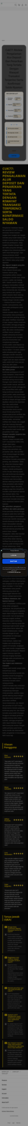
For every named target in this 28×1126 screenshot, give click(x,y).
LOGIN (13, 555)
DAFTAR (13, 561)
